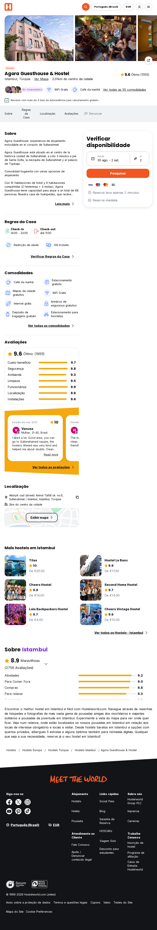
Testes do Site (123, 902)
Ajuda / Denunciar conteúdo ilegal (82, 855)
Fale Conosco (81, 844)
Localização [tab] (47, 113)
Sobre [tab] (9, 113)
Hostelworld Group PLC (135, 801)
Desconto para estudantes (109, 850)
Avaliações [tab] (71, 113)
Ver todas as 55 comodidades (124, 90)
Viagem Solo (108, 840)
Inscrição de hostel (135, 844)
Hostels (76, 801)
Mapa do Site (15, 911)
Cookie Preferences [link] (39, 911)
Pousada (77, 821)
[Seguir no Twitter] (18, 802)
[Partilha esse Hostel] (148, 60)
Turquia (24, 79)
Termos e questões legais (70, 902)
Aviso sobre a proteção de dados (28, 902)
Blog (102, 811)
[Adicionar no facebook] (9, 802)
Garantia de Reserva (107, 821)
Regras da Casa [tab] (26, 113)
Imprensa (133, 811)
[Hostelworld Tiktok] (28, 811)
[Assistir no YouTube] (9, 811)
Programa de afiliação (136, 854)
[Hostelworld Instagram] (28, 802)
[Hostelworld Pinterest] (18, 811)
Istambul (11, 79)
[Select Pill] (86, 7)
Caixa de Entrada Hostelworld (135, 865)
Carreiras (133, 821)
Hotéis (76, 811)
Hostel (10, 68)
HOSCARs (106, 831)
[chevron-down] (46, 663)
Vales (106, 902)
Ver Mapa (41, 79)
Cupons (96, 902)
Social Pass (107, 801)
